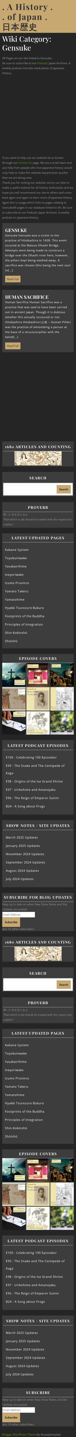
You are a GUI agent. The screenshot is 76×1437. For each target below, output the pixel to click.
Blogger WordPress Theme (19, 1434)
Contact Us (25, 163)
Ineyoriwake (14, 575)
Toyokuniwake (16, 558)
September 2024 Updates (25, 862)
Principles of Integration (24, 624)
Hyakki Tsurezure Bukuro (24, 608)
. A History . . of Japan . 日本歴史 (27, 16)
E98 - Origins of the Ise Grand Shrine (34, 781)
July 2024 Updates (20, 879)
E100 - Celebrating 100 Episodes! (31, 757)
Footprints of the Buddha (24, 616)
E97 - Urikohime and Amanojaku (31, 790)
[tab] (69, 16)
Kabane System (17, 550)
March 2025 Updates (22, 837)
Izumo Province (17, 583)
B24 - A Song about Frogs (25, 806)
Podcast (42, 63)
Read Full (12, 278)
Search (38, 477)
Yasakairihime (16, 566)
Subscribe (11, 922)
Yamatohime (15, 600)
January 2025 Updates (23, 846)
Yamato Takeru (16, 591)
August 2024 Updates (22, 871)
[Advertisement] (38, 115)
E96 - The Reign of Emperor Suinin (32, 798)
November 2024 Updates (25, 854)
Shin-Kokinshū (16, 633)
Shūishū (11, 641)
